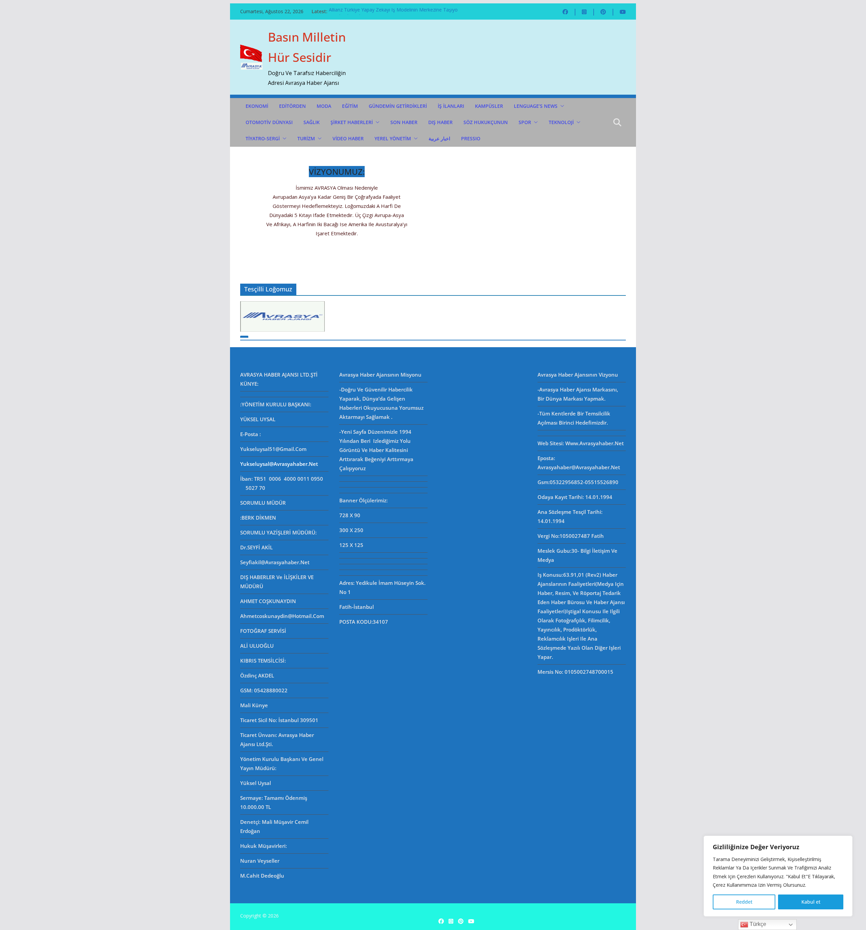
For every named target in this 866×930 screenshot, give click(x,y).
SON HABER (403, 122)
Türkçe (757, 924)
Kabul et (810, 902)
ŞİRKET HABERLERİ (352, 122)
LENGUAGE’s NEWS (535, 106)
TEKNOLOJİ (561, 122)
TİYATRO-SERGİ (263, 138)
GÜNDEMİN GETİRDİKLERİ (398, 106)
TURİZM (306, 138)
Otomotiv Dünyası (269, 122)
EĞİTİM (350, 106)
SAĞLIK (311, 122)
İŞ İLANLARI (451, 106)
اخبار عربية (439, 138)
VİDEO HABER (348, 138)
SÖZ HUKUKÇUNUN (485, 122)
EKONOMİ (257, 106)
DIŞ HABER (440, 122)
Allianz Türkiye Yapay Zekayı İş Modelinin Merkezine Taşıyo (393, 11)
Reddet (744, 902)
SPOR (525, 122)
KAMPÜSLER (489, 106)
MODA (324, 106)
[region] (778, 876)
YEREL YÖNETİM (392, 138)
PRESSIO (470, 138)
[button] (560, 106)
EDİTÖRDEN (292, 106)
